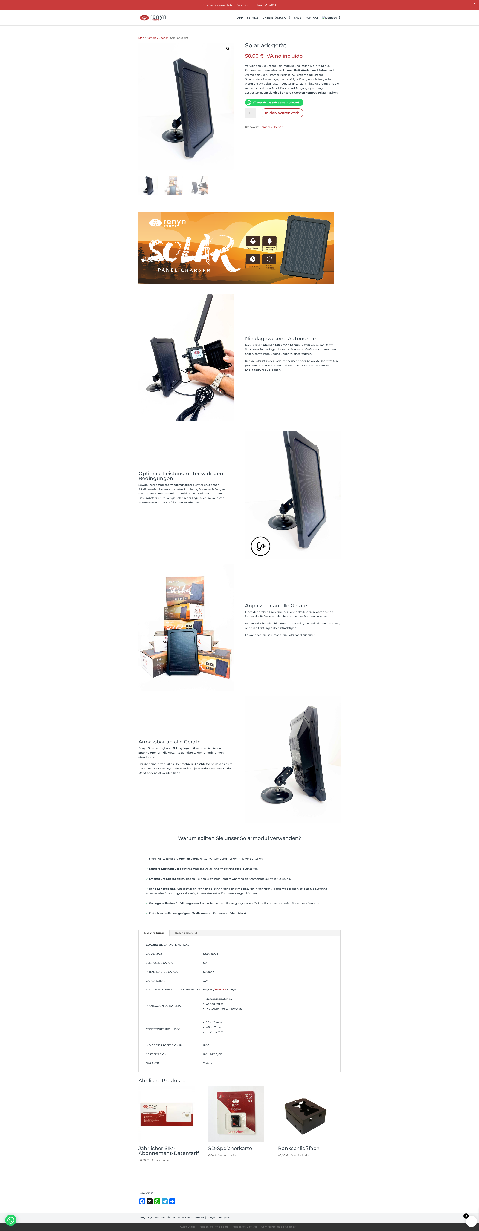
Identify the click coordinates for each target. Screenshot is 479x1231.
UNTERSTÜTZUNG (274, 17)
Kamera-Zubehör (157, 37)
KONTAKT (311, 17)
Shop (297, 17)
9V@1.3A (220, 989)
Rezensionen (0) (186, 933)
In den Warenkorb (282, 113)
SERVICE (252, 17)
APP (240, 17)
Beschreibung (154, 933)
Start (141, 37)
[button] (228, 48)
